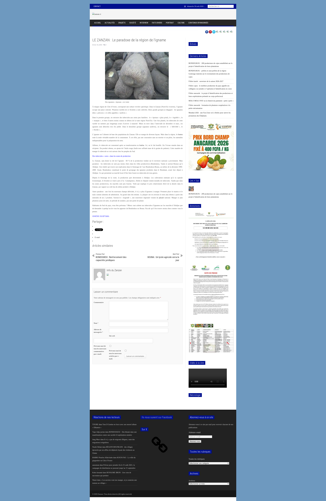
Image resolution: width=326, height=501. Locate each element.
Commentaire (99, 302)
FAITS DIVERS (157, 23)
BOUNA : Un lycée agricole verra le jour (163, 257)
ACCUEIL (97, 23)
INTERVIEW (144, 23)
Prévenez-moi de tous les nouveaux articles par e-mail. (115, 355)
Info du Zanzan (114, 270)
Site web (112, 336)
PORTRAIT (170, 23)
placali (161, 198)
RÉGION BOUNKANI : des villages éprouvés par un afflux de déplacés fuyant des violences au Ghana (113, 450)
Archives (192, 481)
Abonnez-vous (195, 441)
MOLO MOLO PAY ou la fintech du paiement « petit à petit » (211, 101)
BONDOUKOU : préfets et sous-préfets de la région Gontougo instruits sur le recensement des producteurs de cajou (209, 74)
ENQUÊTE (122, 23)
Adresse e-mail (195, 432)
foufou (141, 145)
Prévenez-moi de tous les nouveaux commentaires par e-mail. (100, 350)
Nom (96, 323)
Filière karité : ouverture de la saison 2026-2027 (206, 81)
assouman (95, 465)
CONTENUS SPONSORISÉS (198, 23)
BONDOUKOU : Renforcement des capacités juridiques (111, 257)
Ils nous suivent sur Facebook (157, 417)
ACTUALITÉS (110, 23)
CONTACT (97, 6)
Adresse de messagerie (98, 331)
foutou (180, 134)
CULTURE (181, 23)
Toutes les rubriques (197, 459)
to (167, 195)
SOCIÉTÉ (132, 23)
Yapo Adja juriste (98, 432)
